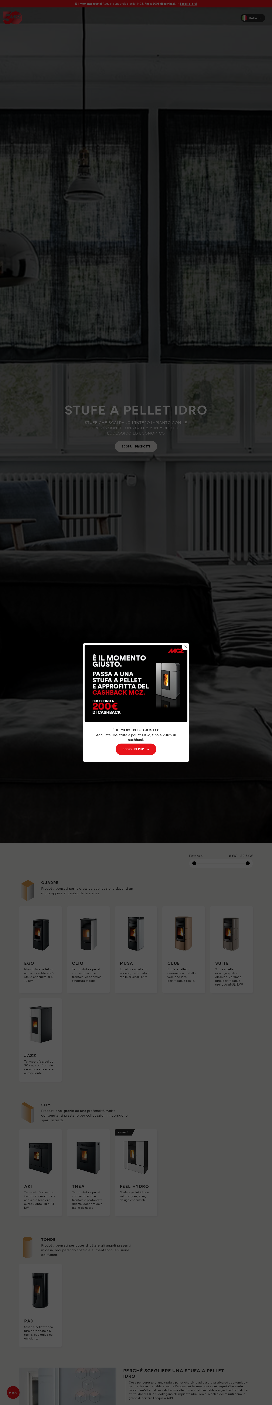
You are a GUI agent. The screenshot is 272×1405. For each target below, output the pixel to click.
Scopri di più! (133, 749)
